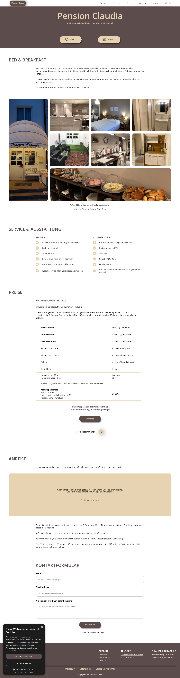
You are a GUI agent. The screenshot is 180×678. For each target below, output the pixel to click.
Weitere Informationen (32, 651)
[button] (24, 669)
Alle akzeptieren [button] (23, 656)
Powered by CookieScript (24, 672)
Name (38, 573)
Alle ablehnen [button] (24, 663)
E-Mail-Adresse (43, 587)
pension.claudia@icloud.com (132, 654)
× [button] (42, 627)
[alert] (24, 649)
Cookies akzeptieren (90, 500)
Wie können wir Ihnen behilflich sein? (54, 601)
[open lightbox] (28, 150)
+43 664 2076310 (127, 657)
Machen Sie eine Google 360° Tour (90, 209)
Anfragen (90, 418)
